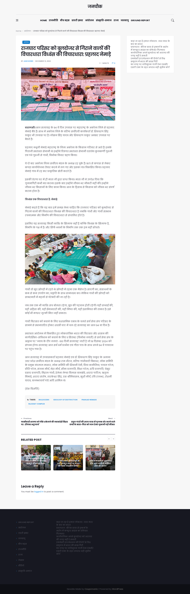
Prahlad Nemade (89, 400)
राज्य (116, 20)
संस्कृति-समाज (104, 20)
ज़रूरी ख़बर (77, 20)
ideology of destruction (65, 400)
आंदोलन (89, 20)
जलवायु (125, 20)
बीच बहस (65, 20)
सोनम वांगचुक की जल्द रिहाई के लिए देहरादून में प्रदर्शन (100, 463)
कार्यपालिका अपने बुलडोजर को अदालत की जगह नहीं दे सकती (74, 538)
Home (43, 20)
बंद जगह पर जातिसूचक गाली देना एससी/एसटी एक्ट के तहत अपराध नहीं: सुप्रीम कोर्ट (150, 66)
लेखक (21, 560)
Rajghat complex (36, 404)
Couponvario (91, 589)
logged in (38, 491)
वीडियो (21, 565)
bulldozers (44, 400)
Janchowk (28, 61)
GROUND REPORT (26, 522)
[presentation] (109, 439)
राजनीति (53, 20)
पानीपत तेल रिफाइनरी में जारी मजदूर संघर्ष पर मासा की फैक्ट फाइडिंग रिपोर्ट (36, 463)
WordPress (117, 589)
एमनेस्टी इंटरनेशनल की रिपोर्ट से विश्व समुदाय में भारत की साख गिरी (148, 60)
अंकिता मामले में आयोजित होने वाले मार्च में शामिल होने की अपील (68, 463)
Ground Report (140, 20)
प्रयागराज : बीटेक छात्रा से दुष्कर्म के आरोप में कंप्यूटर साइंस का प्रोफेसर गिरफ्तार (149, 48)
